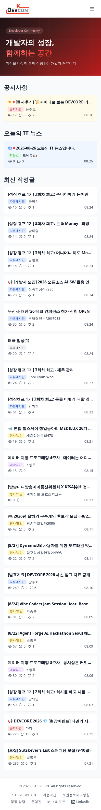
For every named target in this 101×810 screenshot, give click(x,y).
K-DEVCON (40, 786)
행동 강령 (18, 801)
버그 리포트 (56, 801)
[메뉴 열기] (92, 9)
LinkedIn (83, 801)
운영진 (36, 801)
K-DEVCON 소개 (24, 794)
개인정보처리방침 (76, 794)
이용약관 (49, 794)
